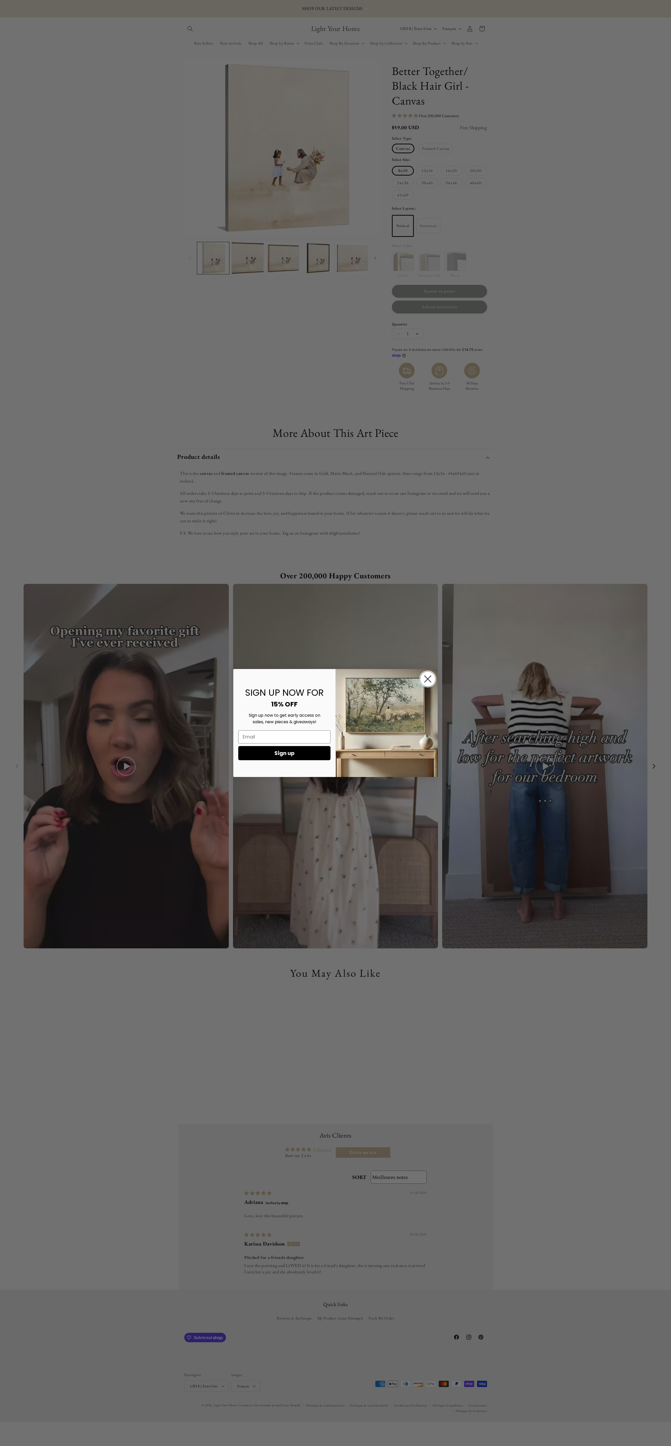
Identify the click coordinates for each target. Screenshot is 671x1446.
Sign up (284, 753)
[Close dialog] (428, 679)
